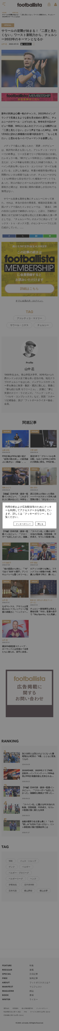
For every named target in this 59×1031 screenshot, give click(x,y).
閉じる (40, 524)
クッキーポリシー (23, 524)
